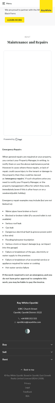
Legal (27, 387)
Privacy (27, 383)
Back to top (29, 369)
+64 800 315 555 (29, 318)
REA (27, 396)
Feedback (27, 392)
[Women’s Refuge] (27, 332)
